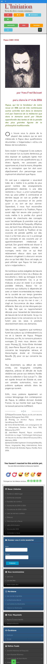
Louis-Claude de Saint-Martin (17, 658)
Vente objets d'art (12, 584)
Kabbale (10, 635)
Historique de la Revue (14, 521)
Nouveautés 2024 (13, 529)
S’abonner (12, 563)
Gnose (9, 639)
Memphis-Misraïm (13, 623)
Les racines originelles (14, 596)
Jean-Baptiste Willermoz (15, 654)
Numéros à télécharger (15, 494)
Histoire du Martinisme (14, 608)
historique (36, 25)
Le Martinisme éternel (14, 600)
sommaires (34, 15)
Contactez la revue (13, 533)
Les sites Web (11, 580)
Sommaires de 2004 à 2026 (16, 505)
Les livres (10, 576)
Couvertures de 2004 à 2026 (17, 509)
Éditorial (10, 517)
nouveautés (11, 25)
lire (20, 15)
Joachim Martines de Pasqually (17, 650)
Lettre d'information (13, 525)
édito (23, 25)
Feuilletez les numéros (14, 501)
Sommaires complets (14, 498)
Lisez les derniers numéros (16, 513)
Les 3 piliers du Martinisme (16, 604)
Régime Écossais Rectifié (15, 619)
